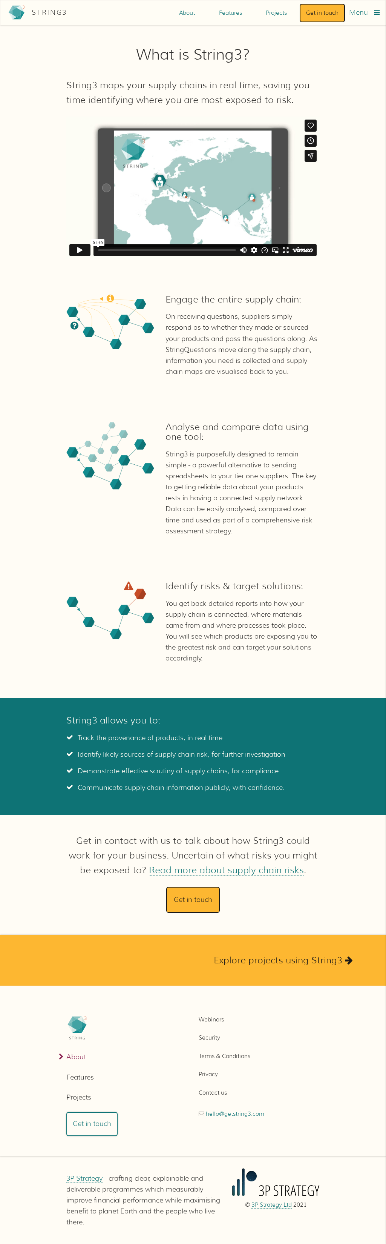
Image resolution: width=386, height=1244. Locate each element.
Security (209, 1037)
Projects (276, 12)
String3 (49, 12)
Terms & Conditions (224, 1056)
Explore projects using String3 (279, 960)
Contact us (213, 1092)
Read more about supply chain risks (226, 870)
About (187, 12)
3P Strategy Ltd (271, 1204)
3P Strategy (84, 1178)
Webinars (211, 1019)
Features (230, 12)
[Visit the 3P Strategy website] (276, 1194)
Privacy (208, 1074)
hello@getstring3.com (235, 1113)
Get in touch (322, 12)
